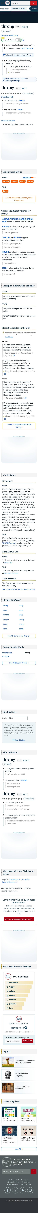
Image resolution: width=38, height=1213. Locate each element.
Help (10, 1180)
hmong (6, 615)
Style (4, 718)
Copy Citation (19, 740)
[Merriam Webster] (19, 1019)
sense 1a (8, 562)
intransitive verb (8, 120)
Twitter (15, 1190)
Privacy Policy (12, 1184)
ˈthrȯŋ (5, 31)
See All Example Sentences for (19, 425)
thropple (5, 656)
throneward (7, 653)
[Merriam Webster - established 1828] (7, 3)
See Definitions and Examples (18, 1032)
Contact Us (26, 1182)
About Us (18, 1180)
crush (30, 219)
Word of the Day (19, 1023)
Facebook (7, 1190)
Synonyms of (9, 35)
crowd (5, 219)
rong (5, 629)
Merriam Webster (7, 1162)
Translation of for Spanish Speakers (16, 880)
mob (4, 222)
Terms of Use (25, 1184)
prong (21, 624)
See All (18, 1149)
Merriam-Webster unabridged (19, 919)
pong (5, 624)
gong (21, 610)
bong (21, 605)
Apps (26, 1180)
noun (25, 26)
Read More (9, 337)
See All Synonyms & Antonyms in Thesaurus (19, 198)
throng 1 (9, 543)
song (21, 629)
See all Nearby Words (18, 663)
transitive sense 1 (12, 573)
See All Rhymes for (18, 636)
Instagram (30, 1190)
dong (5, 610)
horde (22, 219)
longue (6, 619)
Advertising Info (13, 1182)
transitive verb (7, 97)
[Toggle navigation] (2, 3)
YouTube (23, 1190)
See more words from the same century (18, 589)
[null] (25, 1027)
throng (14, 219)
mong (21, 619)
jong (20, 615)
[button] (19, 8)
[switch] (11, 40)
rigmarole (17, 1027)
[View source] (14, 355)
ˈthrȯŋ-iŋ (27, 93)
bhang (5, 605)
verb (24, 88)
